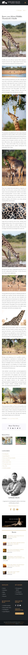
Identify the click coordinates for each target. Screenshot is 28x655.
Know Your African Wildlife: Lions (7, 438)
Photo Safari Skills (7, 462)
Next (24, 10)
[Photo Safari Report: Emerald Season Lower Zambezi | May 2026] (4, 564)
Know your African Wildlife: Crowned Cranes (21, 438)
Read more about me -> (14, 506)
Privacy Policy (12, 623)
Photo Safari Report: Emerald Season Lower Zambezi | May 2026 (15, 565)
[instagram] (14, 509)
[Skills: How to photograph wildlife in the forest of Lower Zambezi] (4, 549)
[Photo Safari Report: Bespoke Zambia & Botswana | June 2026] (4, 542)
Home (4, 588)
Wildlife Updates (7, 468)
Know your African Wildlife (13, 418)
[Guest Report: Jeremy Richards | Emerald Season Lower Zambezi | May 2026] (4, 556)
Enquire (4, 596)
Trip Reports (5, 454)
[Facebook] (15, 605)
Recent (14, 532)
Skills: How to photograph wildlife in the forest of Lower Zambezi (15, 550)
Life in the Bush (6, 460)
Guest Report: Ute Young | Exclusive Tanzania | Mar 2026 (15, 536)
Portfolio (5, 590)
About (4, 594)
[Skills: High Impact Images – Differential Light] (4, 571)
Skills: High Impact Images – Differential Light (13, 572)
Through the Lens (7, 464)
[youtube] (17, 509)
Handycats (21, 623)
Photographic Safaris (19, 589)
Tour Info (5, 466)
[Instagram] (18, 605)
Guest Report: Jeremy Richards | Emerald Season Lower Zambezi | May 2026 (16, 558)
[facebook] (11, 509)
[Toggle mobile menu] (25, 2)
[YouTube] (20, 605)
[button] (3, 441)
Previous (20, 10)
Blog (4, 592)
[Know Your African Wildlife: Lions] (7, 441)
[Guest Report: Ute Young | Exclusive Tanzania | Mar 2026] (4, 536)
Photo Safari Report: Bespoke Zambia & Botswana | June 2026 (15, 543)
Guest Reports (6, 456)
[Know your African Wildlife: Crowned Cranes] (21, 441)
